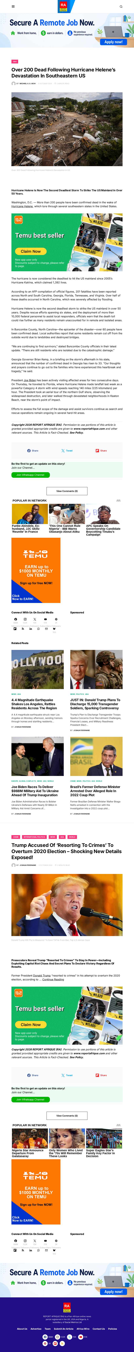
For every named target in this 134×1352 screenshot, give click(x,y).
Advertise (36, 1328)
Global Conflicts (27, 781)
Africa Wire (83, 1328)
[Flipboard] (15, 630)
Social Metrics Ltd (73, 1322)
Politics (80, 694)
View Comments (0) (67, 491)
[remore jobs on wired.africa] (67, 30)
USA (15, 61)
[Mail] (46, 630)
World (50, 781)
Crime (73, 781)
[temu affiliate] (67, 242)
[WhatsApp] (38, 630)
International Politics (34, 837)
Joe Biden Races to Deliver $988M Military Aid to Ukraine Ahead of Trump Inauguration (35, 791)
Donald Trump (42, 975)
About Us (22, 1328)
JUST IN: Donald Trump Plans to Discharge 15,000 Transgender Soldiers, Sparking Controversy (95, 704)
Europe (14, 781)
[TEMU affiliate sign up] (35, 570)
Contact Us (99, 1328)
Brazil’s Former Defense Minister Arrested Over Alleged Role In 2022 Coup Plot (95, 791)
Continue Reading (53, 979)
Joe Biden (30, 380)
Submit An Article (63, 1328)
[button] (13, 6)
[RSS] (22, 630)
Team (48, 1328)
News (13, 694)
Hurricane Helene (22, 206)
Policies (112, 1328)
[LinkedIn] (30, 630)
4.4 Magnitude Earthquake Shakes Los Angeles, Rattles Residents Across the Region (34, 704)
